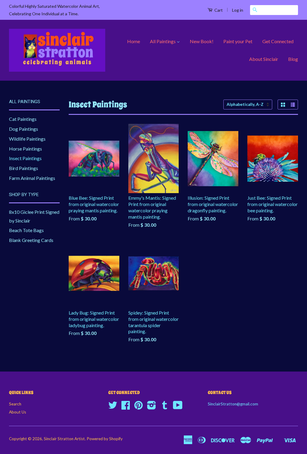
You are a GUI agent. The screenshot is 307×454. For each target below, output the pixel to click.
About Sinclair (263, 59)
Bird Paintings (23, 168)
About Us (17, 412)
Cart (218, 10)
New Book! (201, 41)
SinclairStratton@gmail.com (233, 404)
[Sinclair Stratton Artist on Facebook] (125, 407)
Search (15, 404)
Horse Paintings (25, 148)
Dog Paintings (23, 129)
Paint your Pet (237, 41)
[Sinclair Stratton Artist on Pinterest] (138, 407)
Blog (293, 59)
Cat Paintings (23, 119)
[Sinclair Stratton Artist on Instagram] (151, 407)
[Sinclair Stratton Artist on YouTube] (178, 407)
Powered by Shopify (105, 438)
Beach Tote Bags (26, 230)
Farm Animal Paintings (32, 178)
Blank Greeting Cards (31, 240)
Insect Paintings (25, 158)
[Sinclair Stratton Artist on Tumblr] (164, 407)
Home (133, 41)
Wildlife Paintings (27, 139)
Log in (237, 10)
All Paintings (163, 41)
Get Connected (278, 41)
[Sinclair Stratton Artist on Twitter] (112, 407)
